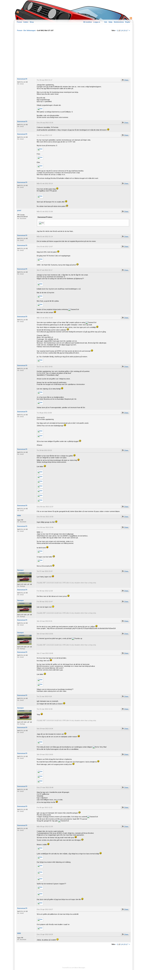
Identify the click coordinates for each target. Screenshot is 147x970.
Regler (127, 22)
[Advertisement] (73, 56)
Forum (19, 22)
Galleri (25, 22)
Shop (32, 22)
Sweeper (20, 570)
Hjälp (110, 22)
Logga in (96, 22)
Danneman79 (22, 79)
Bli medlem (87, 22)
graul (19, 210)
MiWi (19, 515)
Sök (105, 22)
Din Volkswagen (30, 30)
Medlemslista (119, 22)
